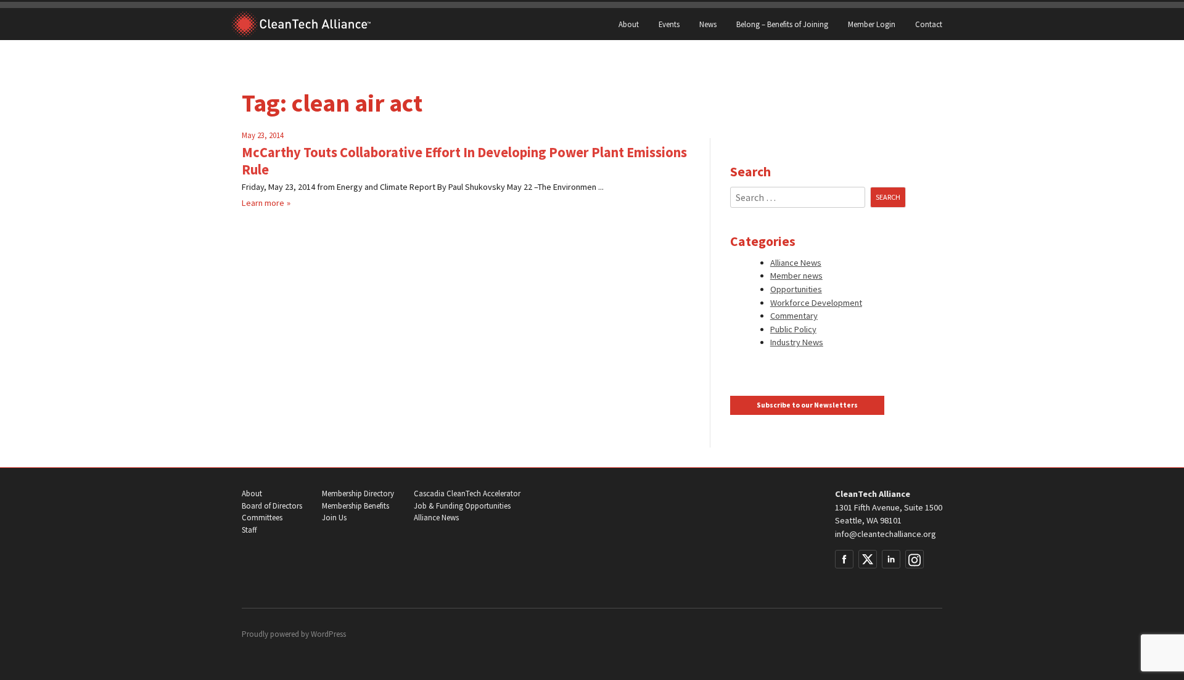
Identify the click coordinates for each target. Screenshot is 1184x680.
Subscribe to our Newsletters (807, 405)
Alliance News (795, 262)
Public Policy (793, 329)
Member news (796, 275)
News (708, 24)
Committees (262, 517)
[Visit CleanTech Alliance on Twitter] (867, 559)
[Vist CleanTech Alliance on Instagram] (914, 559)
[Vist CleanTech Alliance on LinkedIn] (891, 559)
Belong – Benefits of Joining (782, 24)
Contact (928, 24)
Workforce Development (816, 302)
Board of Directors (272, 506)
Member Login (871, 24)
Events (669, 24)
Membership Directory (358, 493)
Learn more (263, 202)
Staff (249, 530)
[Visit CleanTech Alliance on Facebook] (844, 559)
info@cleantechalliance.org (885, 533)
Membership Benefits (355, 506)
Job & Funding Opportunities (462, 506)
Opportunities (796, 289)
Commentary (794, 315)
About (629, 24)
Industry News (796, 342)
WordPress (328, 634)
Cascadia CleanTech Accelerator (467, 493)
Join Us (334, 517)
